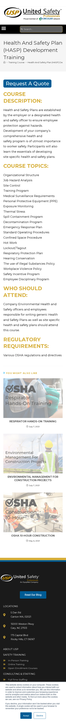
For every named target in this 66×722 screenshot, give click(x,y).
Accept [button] (26, 715)
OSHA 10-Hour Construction (33, 535)
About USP (10, 649)
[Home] (4, 62)
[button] (3, 28)
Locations (10, 606)
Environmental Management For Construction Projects (33, 478)
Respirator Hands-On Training (32, 421)
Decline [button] (39, 715)
